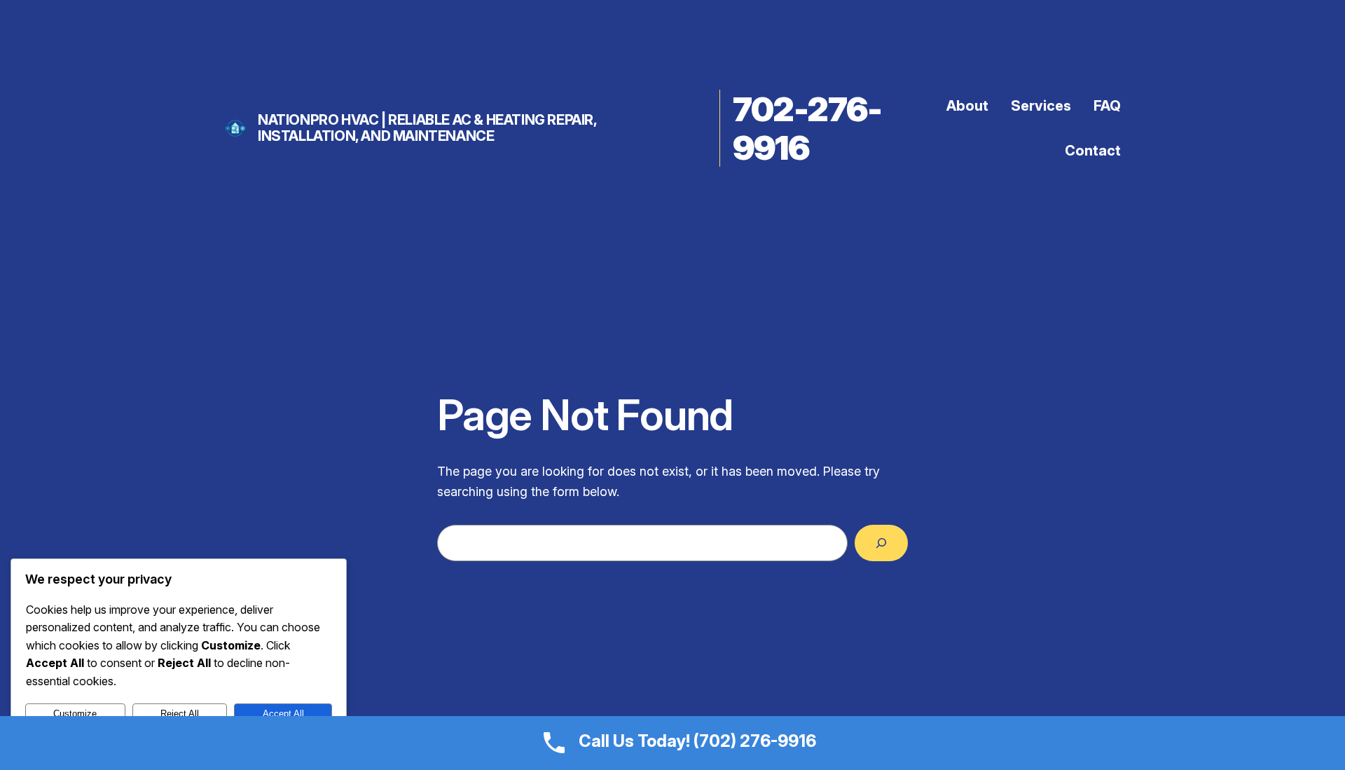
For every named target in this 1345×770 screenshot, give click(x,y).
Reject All (179, 713)
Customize (75, 713)
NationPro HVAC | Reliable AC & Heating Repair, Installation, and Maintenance (427, 127)
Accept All (283, 713)
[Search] (881, 543)
